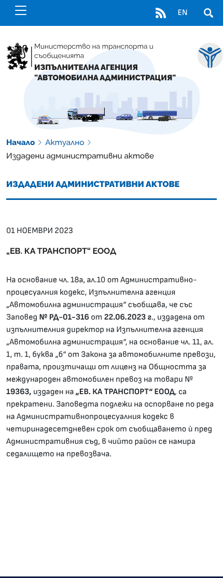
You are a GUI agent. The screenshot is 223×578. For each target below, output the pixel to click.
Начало (20, 142)
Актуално (64, 142)
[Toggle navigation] (20, 10)
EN (182, 13)
